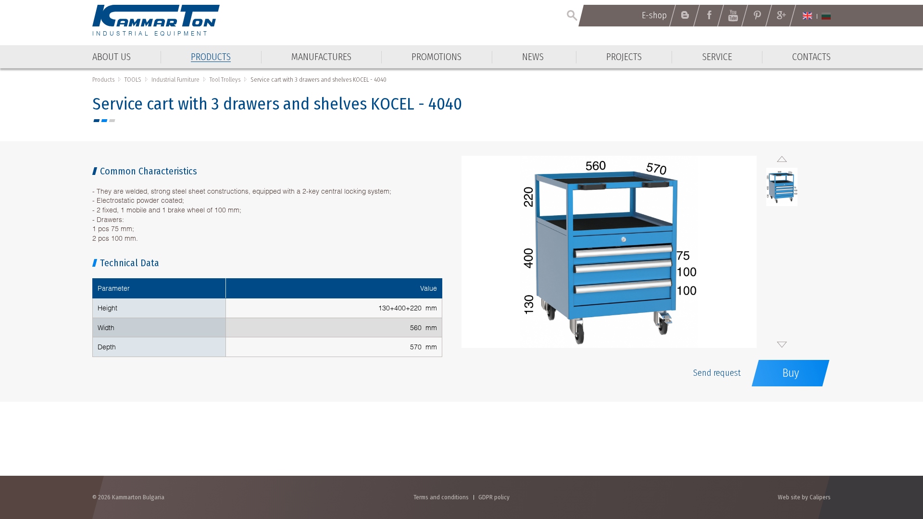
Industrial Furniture (175, 79)
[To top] (892, 460)
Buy (790, 373)
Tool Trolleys (225, 79)
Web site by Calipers (804, 497)
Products (103, 79)
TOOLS (133, 79)
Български (826, 16)
